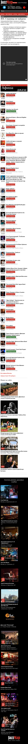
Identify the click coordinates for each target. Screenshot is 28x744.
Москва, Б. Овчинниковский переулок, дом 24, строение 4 (9, 648)
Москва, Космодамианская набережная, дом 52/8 (8, 608)
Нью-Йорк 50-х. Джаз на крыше (15, 133)
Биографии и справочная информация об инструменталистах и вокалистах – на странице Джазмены (14, 36)
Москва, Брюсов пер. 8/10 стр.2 (9, 668)
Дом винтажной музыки (12, 264)
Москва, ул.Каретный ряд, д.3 (9, 501)
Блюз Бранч (9, 101)
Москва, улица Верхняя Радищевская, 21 (7, 733)
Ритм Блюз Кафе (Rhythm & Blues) (14, 248)
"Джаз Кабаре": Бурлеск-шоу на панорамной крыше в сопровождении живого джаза (15, 302)
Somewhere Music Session (13, 228)
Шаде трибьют (10, 188)
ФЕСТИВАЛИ (9, 14)
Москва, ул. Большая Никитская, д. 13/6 (6, 545)
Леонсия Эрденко (11, 220)
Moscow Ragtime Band (12, 168)
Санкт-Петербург (22, 2)
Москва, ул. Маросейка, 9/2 (8, 585)
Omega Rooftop (9, 136)
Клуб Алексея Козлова (11, 113)
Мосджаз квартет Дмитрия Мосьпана (16, 276)
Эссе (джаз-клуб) (10, 122)
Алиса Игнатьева (11, 149)
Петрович (8, 256)
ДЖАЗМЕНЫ (21, 14)
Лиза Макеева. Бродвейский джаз (15, 204)
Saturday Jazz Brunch (12, 109)
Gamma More (9, 146)
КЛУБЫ (15, 14)
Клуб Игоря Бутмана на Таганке (14, 232)
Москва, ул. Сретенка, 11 (7, 564)
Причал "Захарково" (11, 128)
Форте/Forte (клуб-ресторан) (9, 521)
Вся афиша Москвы (6, 373)
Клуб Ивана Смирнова (11, 224)
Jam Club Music (10, 97)
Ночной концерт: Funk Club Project (16, 349)
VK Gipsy (8, 165)
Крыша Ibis (8, 186)
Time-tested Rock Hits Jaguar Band (15, 284)
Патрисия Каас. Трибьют (13, 252)
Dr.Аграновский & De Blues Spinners (16, 244)
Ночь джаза (9, 325)
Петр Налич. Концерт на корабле (15, 125)
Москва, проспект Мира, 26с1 (9, 689)
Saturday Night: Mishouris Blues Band (16, 341)
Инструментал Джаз (11, 196)
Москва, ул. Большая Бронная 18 (9, 523)
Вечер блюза (9, 317)
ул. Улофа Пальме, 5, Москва (8, 626)
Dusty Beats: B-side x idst (13, 260)
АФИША (2, 14)
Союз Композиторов (7, 666)
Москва (15, 2)
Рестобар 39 (9, 287)
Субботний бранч (11, 93)
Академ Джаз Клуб (10, 192)
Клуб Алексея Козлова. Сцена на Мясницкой (14, 172)
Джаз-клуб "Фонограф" (7, 625)
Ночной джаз (9, 309)
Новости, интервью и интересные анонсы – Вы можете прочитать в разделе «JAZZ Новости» (15, 28)
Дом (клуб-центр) (6, 645)
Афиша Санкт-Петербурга (8, 376)
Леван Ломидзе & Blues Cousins (15, 292)
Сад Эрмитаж (4, 500)
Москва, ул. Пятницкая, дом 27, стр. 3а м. (9, 710)
